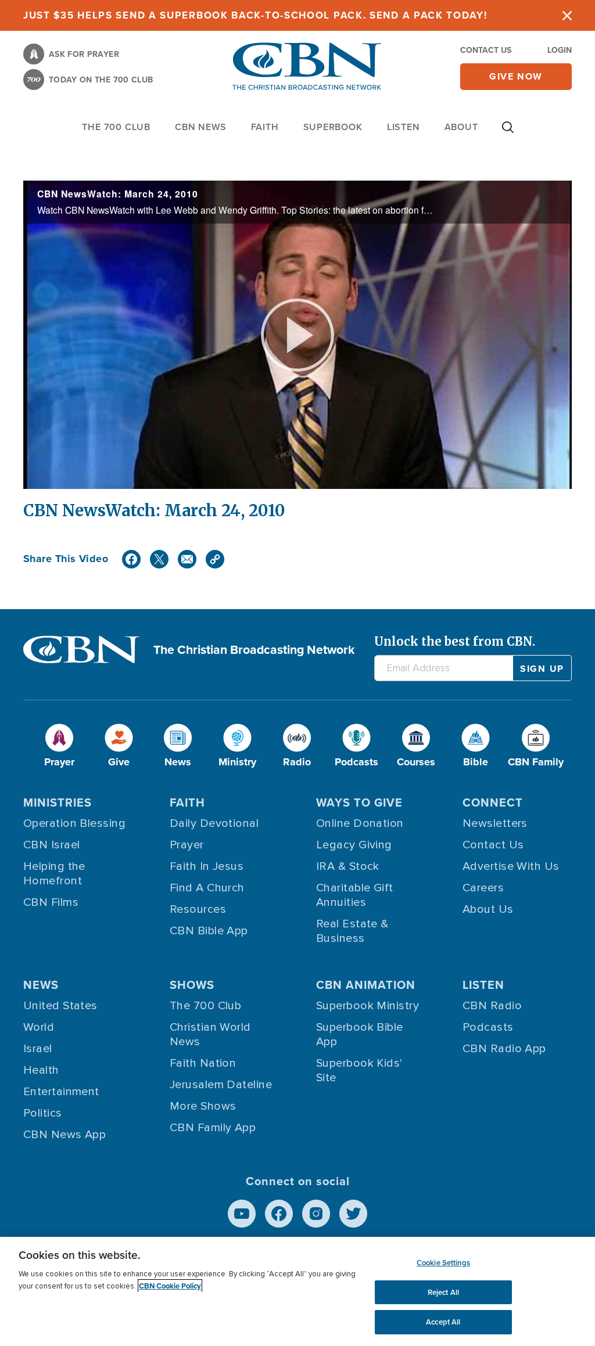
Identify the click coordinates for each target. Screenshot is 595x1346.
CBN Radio (492, 1006)
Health (41, 1070)
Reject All (443, 1292)
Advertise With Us (511, 866)
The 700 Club (116, 127)
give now (516, 76)
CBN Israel (51, 845)
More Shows (203, 1106)
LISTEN (403, 127)
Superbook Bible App (359, 1034)
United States (60, 1006)
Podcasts (488, 1027)
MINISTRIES (57, 802)
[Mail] (187, 559)
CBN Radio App (504, 1049)
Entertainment (61, 1092)
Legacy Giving (354, 845)
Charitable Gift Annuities (354, 895)
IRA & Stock (347, 866)
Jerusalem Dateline (221, 1085)
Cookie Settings (443, 1262)
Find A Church (207, 888)
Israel (37, 1049)
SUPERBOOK (333, 127)
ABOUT (461, 127)
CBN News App (64, 1135)
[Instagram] (316, 1214)
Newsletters (495, 823)
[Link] (215, 559)
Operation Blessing (74, 823)
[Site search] (507, 133)
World (38, 1027)
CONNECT (493, 802)
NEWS (41, 985)
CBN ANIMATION (365, 985)
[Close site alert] (567, 15)
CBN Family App (213, 1128)
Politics (42, 1113)
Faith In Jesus (206, 866)
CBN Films (50, 902)
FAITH (265, 127)
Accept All (443, 1321)
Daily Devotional (214, 823)
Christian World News (210, 1034)
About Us (488, 909)
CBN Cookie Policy (170, 1285)
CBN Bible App (209, 931)
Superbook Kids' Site (359, 1070)
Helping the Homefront (54, 873)
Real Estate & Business (352, 931)
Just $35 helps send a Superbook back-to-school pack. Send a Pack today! (255, 15)
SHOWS (192, 985)
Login (559, 50)
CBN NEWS (200, 127)
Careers (483, 888)
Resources (198, 909)
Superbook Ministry (367, 1006)
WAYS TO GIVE (359, 802)
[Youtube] (242, 1214)
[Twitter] (159, 559)
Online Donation (360, 823)
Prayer (187, 845)
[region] (297, 1291)
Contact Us (485, 50)
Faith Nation (203, 1063)
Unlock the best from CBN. (454, 641)
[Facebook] (131, 559)
